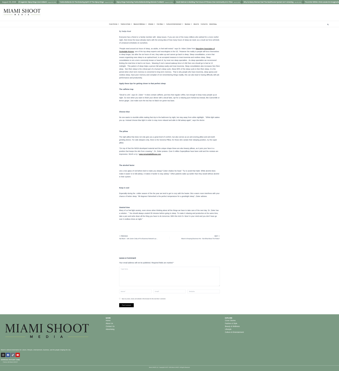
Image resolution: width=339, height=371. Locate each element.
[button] (114, 24)
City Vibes (160, 24)
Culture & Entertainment (173, 24)
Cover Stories (113, 24)
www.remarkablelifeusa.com (150, 154)
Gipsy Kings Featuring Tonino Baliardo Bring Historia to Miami (126, 2)
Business (187, 24)
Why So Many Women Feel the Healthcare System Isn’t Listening (254, 2)
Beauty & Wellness (139, 24)
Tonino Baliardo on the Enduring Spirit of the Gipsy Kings (67, 2)
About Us (196, 24)
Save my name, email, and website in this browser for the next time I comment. (144, 298)
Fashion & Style (125, 24)
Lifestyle (150, 24)
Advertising (212, 24)
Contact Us (204, 24)
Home (108, 320)
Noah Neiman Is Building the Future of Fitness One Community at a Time (190, 2)
